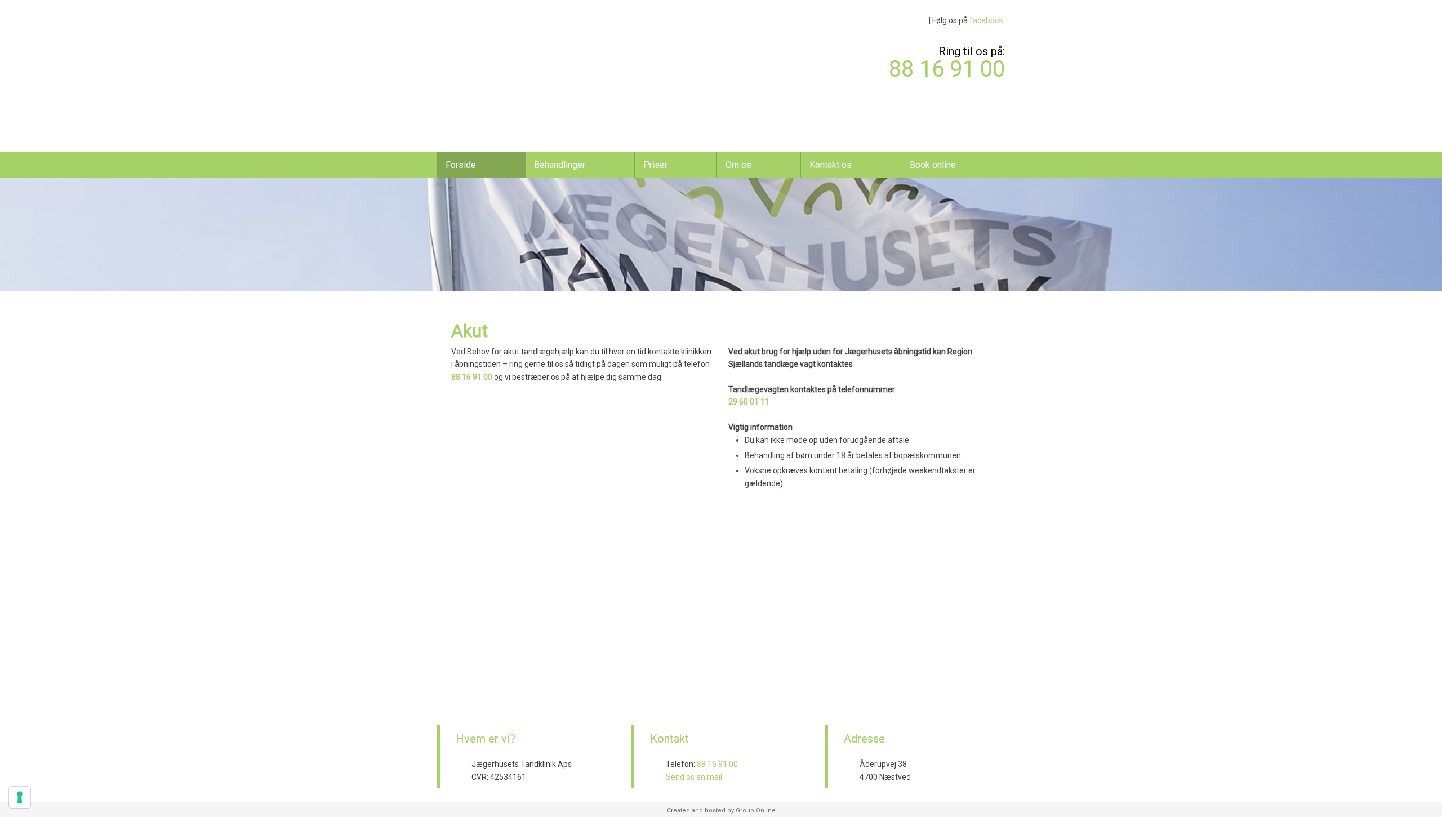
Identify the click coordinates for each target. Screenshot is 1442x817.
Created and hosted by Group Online (721, 810)
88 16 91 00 (471, 376)
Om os (738, 164)
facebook (986, 20)
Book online (933, 164)
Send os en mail (694, 777)
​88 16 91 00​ (947, 69)
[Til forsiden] (502, 38)
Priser (655, 164)
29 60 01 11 (748, 401)
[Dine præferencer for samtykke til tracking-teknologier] (19, 797)
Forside (461, 164)
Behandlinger (559, 164)
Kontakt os (830, 164)
